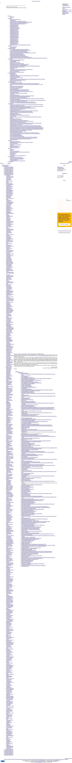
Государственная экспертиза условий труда (17, 105)
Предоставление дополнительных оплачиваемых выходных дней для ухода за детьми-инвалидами (9, 266)
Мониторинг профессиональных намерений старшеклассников (9, 418)
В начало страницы (68, 758)
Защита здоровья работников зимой (16, 135)
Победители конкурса (10, 234)
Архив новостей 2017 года (8, 172)
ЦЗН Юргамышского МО (14, 43)
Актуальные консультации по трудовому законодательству (20, 96)
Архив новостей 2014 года (8, 174)
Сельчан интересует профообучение (9, 388)
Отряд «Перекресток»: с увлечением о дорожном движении (9, 200)
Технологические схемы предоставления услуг (18, 155)
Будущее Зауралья (24, 456)
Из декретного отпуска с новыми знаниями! (9, 692)
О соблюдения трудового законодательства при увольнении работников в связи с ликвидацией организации (10, 255)
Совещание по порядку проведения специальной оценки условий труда (9, 746)
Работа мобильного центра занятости (9, 474)
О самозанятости (9, 212)
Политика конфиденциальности (52, 761)
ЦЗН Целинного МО (13, 38)
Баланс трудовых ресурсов (14, 71)
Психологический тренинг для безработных (9, 210)
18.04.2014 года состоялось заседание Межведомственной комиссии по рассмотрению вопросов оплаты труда (9, 592)
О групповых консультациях (8, 321)
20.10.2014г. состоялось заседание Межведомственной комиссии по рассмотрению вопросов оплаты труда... (9, 277)
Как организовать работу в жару (15, 109)
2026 (11, 85)
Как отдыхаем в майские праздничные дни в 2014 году (9, 627)
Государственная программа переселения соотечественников (20, 50)
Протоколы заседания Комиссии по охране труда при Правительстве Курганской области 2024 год (26, 128)
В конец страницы (70, 162)
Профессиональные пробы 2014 (9, 695)
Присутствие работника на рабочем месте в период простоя (10, 638)
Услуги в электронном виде (14, 151)
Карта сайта (12, 16)
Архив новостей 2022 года (8, 167)
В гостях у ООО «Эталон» (9, 669)
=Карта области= (13, 20)
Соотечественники (13, 78)
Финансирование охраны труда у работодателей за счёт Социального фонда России (24, 110)
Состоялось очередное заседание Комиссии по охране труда (9, 282)
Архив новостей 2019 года (8, 170)
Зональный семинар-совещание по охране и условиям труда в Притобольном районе (9, 606)
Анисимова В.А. (56, 760)
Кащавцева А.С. (43, 760)
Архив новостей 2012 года (8, 750)
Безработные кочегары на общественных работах (8, 422)
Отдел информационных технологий (39, 761)
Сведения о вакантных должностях (16, 157)
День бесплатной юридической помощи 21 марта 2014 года (9, 660)
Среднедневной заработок (9, 476)
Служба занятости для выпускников (10, 536)
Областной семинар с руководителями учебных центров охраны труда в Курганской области (9, 331)
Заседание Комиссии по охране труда (9, 224)
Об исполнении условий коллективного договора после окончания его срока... (9, 314)
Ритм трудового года (9, 748)
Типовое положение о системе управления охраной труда (20, 115)
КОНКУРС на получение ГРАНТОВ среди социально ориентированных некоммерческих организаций (27, 79)
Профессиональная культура (15, 147)
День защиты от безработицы (9, 515)
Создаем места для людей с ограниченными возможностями (9, 396)
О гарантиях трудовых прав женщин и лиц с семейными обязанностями (9, 686)
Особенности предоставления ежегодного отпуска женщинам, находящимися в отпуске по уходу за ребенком (9, 653)
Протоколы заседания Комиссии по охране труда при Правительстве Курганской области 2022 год (26, 127)
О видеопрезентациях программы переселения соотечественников (10, 571)
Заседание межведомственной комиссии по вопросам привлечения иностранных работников (37, 389)
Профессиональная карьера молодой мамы (9, 546)
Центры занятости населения (15, 60)
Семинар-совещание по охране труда (9, 581)
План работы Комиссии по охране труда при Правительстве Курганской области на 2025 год (25, 125)
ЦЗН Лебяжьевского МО (14, 31)
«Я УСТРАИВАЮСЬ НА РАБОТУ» (9, 185)
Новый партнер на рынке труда (9, 671)
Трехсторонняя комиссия (14, 88)
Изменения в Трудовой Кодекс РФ (9, 245)
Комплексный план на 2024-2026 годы (16, 86)
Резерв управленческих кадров (15, 145)
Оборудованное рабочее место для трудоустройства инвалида (9, 500)
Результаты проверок (13, 159)
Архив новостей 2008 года (8, 754)
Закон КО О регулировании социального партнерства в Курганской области (23, 52)
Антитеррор (12, 68)
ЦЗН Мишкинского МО (14, 33)
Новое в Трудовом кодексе (26, 375)
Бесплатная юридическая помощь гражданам (17, 70)
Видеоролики (12, 154)
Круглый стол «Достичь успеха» (9, 366)
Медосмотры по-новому (14, 113)
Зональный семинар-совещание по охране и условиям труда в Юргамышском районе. (9, 564)
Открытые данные (11, 156)
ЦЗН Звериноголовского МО (15, 28)
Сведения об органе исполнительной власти (17, 160)
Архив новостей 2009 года (8, 753)
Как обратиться (10, 161)
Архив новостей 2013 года (8, 749)
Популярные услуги (13, 152)
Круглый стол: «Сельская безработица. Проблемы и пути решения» (9, 741)
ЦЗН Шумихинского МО (14, 41)
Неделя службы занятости (8, 557)
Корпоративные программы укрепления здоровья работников (20, 107)
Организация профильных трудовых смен (8, 304)
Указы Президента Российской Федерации (17, 59)
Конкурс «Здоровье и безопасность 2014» (9, 263)
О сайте (11, 17)
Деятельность (24, 759)
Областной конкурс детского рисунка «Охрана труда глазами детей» (21, 121)
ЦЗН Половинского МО (14, 36)
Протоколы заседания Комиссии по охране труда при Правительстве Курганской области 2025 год (26, 106)
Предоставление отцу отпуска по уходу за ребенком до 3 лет (10, 347)
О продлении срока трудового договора (9, 601)
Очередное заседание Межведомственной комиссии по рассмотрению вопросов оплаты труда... (9, 645)
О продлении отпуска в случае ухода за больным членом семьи (10, 727)
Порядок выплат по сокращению (9, 208)
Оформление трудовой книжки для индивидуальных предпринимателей (10, 610)
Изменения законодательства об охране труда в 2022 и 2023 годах (21, 111)
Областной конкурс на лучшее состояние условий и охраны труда (21, 123)
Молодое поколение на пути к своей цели (9, 251)
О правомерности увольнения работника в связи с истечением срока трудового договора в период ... (9, 453)
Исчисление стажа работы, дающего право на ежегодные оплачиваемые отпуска (9, 560)
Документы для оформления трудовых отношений (18, 93)
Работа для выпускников (8, 459)
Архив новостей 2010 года (8, 752)
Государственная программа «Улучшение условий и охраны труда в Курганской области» (25, 133)
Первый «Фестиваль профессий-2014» (9, 586)
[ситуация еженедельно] (36, 1)
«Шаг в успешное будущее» (9, 511)
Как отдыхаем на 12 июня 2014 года (9, 506)
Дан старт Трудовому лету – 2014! (9, 502)
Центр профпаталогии (14, 139)
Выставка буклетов (9, 516)
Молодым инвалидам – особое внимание (9, 657)
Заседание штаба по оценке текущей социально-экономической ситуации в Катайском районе (9, 443)
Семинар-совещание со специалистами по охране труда (9, 222)
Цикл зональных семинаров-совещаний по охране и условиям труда (10, 618)
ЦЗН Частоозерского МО (14, 39)
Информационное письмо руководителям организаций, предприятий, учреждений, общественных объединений (9, 481)
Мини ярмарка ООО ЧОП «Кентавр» (9, 544)
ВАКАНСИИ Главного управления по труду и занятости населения (21, 142)
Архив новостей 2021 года (8, 168)
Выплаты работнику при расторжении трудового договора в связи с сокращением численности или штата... (9, 495)
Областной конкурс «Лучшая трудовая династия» (18, 97)
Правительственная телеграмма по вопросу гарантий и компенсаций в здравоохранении (9, 188)
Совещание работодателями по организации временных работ (9, 527)
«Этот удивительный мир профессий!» (9, 621)
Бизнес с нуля (8, 246)
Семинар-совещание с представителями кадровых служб (10, 690)
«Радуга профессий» (9, 477)
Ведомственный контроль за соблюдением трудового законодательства (22, 95)
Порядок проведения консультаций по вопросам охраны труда (20, 138)
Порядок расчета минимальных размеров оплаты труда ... (9, 384)
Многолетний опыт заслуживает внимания (9, 568)
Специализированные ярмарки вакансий (10, 666)
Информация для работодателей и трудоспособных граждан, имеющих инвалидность (24, 75)
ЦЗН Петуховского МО (14, 35)
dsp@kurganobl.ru (60, 170)
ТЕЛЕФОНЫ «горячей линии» (15, 19)
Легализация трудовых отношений (16, 87)
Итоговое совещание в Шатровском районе (10, 697)
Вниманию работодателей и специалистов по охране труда (9, 624)
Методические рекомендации (15, 99)
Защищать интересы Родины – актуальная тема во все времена (9, 457)
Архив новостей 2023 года (8, 166)
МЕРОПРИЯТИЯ (13, 61)
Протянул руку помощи (8, 336)
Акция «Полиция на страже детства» (9, 510)
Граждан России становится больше (9, 261)
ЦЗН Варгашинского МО (14, 26)
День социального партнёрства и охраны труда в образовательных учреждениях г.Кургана (9, 519)
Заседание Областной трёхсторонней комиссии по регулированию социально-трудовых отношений (10, 680)
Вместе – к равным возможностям (9, 195)
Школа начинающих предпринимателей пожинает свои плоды (10, 541)
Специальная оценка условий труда (16, 124)
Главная (5, 759)
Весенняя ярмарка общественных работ (9, 579)
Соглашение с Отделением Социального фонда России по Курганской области (23, 102)
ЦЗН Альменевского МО (14, 24)
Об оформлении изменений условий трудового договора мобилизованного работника (24, 83)
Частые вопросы (13, 153)
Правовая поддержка (11, 48)
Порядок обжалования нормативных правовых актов (19, 56)
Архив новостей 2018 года (8, 171)
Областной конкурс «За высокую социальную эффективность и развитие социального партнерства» (27, 98)
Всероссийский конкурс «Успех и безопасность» (9, 350)
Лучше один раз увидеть (26, 479)
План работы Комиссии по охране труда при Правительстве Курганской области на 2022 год (25, 126)
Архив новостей (13, 47)
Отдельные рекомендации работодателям (17, 136)
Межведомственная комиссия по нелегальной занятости (19, 89)
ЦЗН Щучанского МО (14, 42)
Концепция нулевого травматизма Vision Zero (17, 122)
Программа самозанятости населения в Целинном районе (9, 374)
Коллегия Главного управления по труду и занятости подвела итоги (9, 449)
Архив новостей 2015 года (8, 173)
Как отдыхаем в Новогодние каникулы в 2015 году (10, 197)
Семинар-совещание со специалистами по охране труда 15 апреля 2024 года (23, 108)
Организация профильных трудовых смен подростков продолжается (8, 405)
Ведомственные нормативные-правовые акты (18, 55)
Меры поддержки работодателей (15, 80)
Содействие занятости (31, 759)
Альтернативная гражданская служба (16, 77)
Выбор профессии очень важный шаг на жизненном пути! (10, 193)
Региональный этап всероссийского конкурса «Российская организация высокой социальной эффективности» (10, 343)
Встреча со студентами (8, 508)
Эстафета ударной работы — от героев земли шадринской (9, 486)
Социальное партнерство (14, 92)
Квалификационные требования (15, 144)
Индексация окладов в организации (16, 82)
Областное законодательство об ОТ (16, 131)
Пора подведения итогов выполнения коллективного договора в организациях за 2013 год (9, 704)
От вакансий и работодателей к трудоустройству (9, 259)
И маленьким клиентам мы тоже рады (9, 226)
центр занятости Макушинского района (45, 355)
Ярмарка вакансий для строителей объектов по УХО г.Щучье (9, 716)
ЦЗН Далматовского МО (14, 27)
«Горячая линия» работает (9, 588)
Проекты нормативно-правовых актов (16, 53)
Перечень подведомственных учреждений (17, 158)
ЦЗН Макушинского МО (14, 32)
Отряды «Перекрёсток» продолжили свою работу (9, 400)
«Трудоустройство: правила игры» (9, 668)
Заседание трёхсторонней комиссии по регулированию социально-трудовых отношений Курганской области (9, 238)
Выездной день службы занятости (9, 734)
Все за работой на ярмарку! (9, 555)
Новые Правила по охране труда (15, 114)
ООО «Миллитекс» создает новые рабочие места (9, 426)
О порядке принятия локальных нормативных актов (9, 323)
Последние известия (13, 46)
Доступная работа (9, 464)
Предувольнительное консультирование (9, 191)
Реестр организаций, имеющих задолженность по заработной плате (21, 91)
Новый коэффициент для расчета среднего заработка (9, 630)
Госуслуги (10, 148)
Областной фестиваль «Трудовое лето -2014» (10, 295)
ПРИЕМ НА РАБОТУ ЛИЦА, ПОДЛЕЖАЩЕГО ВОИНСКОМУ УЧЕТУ (10, 676)
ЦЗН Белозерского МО (14, 25)
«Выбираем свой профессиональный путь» (9, 415)
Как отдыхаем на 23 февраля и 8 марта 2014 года (9, 711)
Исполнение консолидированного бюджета (17, 66)
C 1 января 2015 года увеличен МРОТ (9, 203)
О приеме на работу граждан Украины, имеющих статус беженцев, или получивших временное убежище (9, 392)
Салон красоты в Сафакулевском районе (9, 379)
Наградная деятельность (14, 146)
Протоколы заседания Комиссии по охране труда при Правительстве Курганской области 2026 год (26, 104)
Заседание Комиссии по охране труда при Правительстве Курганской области (9, 598)
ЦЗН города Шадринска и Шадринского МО (17, 23)
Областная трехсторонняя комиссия (8, 574)
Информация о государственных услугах (17, 63)
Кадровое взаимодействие (9, 596)
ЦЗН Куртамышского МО (14, 30)
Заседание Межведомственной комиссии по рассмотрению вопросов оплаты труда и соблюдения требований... (9, 411)
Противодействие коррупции (15, 141)
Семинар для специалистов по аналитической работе (10, 641)
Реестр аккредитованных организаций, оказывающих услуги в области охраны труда (24, 132)
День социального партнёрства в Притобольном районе (9, 633)
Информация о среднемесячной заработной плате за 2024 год (20, 44)
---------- (30, 760)
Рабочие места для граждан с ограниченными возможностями (9, 583)
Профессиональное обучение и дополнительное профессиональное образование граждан (9, 308)
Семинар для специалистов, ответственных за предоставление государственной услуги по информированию (9, 288)
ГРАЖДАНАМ (12, 73)
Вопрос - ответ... (9, 284)
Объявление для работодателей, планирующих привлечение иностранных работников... (9, 370)
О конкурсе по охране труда (26, 561)
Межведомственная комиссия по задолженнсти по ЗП (19, 90)
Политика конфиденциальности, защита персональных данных (20, 57)
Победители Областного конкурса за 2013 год (9, 577)
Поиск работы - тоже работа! (26, 554)
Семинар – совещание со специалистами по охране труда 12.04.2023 (21, 112)
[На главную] (3, 7)
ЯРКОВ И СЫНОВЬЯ (8, 402)
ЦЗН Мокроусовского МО (14, 34)
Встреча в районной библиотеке (9, 649)
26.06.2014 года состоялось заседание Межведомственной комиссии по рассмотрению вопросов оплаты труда (9, 471)
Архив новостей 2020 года (8, 169)
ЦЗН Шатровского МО (14, 40)
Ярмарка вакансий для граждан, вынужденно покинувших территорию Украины (10, 354)
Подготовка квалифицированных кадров (17, 72)
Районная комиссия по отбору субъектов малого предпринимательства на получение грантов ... (10, 271)
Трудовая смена (8, 337)
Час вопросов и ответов (8, 446)
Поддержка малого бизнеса (26, 564)
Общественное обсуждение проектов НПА (17, 54)
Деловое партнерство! (10, 688)
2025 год (11, 117)
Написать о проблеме (64, 224)
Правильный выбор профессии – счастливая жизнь (9, 603)
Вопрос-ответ (12, 149)
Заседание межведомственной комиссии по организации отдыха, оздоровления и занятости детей (9, 551)
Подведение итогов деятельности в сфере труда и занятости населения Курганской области (9, 700)
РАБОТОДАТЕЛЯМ (13, 74)
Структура (10, 18)
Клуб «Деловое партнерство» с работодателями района (9, 438)
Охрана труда (10, 103)
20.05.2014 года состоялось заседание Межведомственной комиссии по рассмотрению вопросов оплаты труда (9, 532)
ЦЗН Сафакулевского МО (14, 37)
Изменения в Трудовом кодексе (9, 436)
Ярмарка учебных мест (25, 556)
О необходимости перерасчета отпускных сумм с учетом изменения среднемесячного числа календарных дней (9, 432)
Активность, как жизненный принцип (9, 428)
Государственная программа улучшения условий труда (19, 49)
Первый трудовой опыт (25, 543)
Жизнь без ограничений (8, 377)
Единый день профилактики (8, 207)
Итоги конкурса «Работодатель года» (9, 548)
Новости (9, 45)
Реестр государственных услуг (15, 62)
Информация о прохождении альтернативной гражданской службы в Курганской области (10, 326)
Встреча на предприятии (8, 334)
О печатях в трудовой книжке (26, 470)
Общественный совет (13, 67)
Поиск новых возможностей (8, 492)
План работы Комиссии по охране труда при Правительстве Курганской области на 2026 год (25, 116)
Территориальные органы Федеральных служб (18, 21)
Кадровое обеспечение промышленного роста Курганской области (21, 69)
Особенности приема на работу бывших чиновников (9, 292)
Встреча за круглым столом (26, 397)
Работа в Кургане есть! (25, 398)
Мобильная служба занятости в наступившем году (9, 730)
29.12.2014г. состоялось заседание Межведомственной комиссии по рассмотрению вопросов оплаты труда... (9, 178)
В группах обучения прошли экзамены (9, 311)
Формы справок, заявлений (14, 76)
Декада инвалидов (9, 183)
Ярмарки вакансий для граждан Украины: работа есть (9, 363)
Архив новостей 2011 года (8, 751)
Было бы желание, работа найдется (9, 381)
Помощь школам (9, 465)
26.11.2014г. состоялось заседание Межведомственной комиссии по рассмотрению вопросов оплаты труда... (9, 231)
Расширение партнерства (8, 504)
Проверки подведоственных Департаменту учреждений (19, 64)
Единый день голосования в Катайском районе (9, 339)
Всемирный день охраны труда (15, 118)
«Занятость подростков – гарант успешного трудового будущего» (10, 462)
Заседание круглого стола (26, 494)
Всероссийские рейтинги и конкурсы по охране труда (19, 120)
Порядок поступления (14, 143)
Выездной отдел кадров (25, 490)
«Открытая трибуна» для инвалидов (9, 616)
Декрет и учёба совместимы (8, 205)
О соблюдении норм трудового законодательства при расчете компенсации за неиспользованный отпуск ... (10, 299)
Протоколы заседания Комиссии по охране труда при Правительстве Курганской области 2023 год (26, 129)
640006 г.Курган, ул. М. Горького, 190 (60, 167)
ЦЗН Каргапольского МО (14, 29)
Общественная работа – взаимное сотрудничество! (10, 708)
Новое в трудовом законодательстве (9, 488)
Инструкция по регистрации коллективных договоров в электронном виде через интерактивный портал (27, 100)
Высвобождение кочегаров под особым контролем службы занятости (9, 538)
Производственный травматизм (15, 134)
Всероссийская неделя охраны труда (16, 119)
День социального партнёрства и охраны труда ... (9, 318)
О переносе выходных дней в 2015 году (9, 248)
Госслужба (10, 140)
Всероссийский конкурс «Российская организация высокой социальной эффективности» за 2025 (26, 84)
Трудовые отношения (11, 81)
